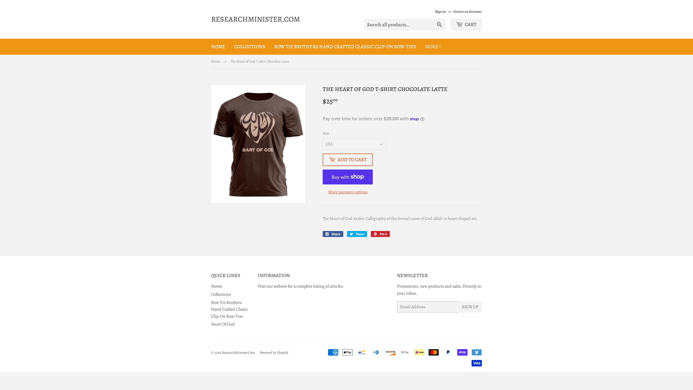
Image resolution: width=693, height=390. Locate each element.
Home (218, 46)
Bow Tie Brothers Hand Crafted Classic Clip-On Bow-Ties (345, 46)
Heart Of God (223, 324)
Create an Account (467, 11)
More (431, 46)
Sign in (440, 11)
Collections (249, 46)
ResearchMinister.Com (255, 19)
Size (326, 133)
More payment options (348, 192)
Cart (470, 24)
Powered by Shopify (274, 352)
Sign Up (470, 307)
